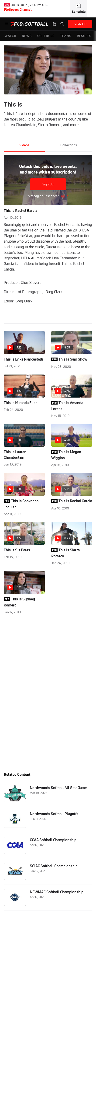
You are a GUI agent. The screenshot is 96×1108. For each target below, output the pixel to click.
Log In (63, 196)
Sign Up (48, 184)
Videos (24, 145)
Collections (68, 145)
